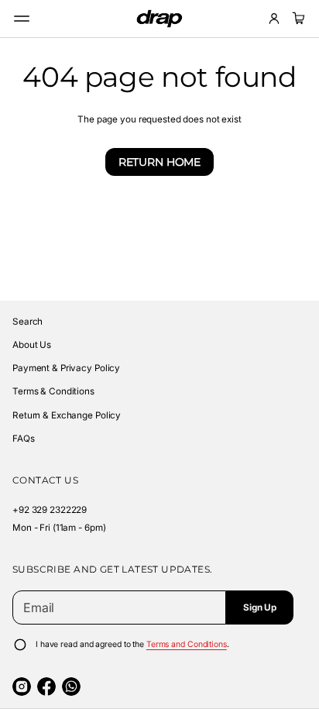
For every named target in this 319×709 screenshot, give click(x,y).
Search (27, 321)
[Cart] (296, 18)
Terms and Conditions (186, 644)
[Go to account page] (274, 18)
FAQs (23, 438)
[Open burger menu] (21, 18)
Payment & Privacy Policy (66, 368)
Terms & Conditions (53, 391)
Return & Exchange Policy (66, 415)
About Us (31, 344)
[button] (296, 18)
